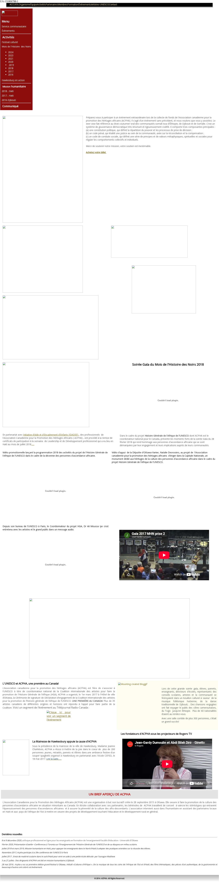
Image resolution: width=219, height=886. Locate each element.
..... (32, 444)
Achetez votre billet (96, 152)
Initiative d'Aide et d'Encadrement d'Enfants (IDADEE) (51, 434)
